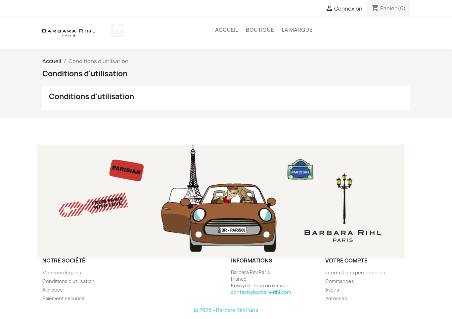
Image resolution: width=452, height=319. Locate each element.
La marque (297, 29)
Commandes (339, 281)
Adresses (336, 298)
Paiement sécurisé (63, 298)
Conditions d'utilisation (68, 281)
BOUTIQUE (260, 29)
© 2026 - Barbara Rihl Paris (226, 310)
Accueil (226, 29)
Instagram (117, 30)
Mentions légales (61, 272)
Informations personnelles (355, 272)
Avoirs (332, 290)
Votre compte (346, 260)
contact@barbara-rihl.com (261, 292)
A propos (52, 290)
